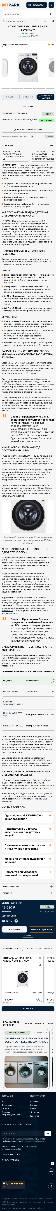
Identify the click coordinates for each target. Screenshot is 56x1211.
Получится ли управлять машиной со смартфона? (21, 873)
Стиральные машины (14, 21)
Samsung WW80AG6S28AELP (13, 703)
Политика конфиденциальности (11, 1113)
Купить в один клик (41, 929)
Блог (4, 1101)
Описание (28, 97)
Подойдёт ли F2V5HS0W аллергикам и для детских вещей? (22, 832)
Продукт (10, 97)
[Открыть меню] (51, 5)
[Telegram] (52, 1164)
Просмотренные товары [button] (39, 948)
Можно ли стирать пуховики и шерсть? (25, 860)
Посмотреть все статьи (39, 1023)
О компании (7, 1105)
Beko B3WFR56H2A (13, 725)
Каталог (34, 1105)
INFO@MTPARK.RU (10, 1160)
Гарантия (34, 1116)
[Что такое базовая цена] (16, 921)
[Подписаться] (47, 1133)
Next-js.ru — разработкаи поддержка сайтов (22, 1208)
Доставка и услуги (46, 97)
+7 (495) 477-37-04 (11, 1154)
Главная (34, 1101)
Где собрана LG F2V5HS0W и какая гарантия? (24, 817)
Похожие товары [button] (12, 948)
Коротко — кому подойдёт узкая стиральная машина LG (14, 155)
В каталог (28, 1008)
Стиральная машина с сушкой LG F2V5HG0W (17, 959)
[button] (28, 14)
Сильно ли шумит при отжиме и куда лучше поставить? (25, 847)
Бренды (33, 1109)
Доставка (34, 1112)
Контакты (6, 1109)
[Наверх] (51, 1186)
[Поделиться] (52, 21)
